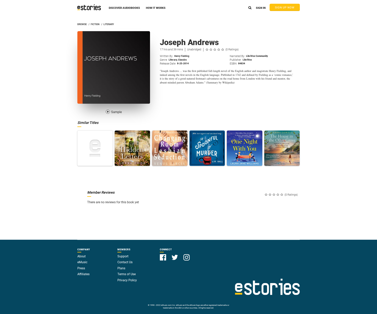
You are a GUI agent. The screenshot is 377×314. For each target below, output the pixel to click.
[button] (124, 10)
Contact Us (125, 262)
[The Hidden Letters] (132, 148)
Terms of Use (126, 274)
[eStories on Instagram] (186, 255)
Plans (121, 268)
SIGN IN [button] (261, 7)
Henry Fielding (181, 56)
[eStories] (89, 7)
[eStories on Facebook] (163, 255)
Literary (173, 59)
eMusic (82, 262)
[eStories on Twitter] (175, 255)
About (81, 256)
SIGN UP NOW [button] (285, 7)
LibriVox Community (257, 56)
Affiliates (83, 274)
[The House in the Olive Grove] (282, 148)
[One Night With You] (244, 148)
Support (122, 256)
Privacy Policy (127, 280)
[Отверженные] (95, 148)
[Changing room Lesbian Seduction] (169, 148)
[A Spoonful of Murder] (207, 148)
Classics (182, 59)
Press (81, 268)
